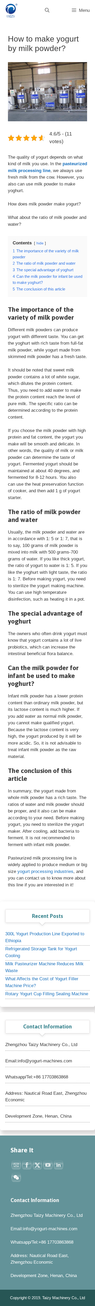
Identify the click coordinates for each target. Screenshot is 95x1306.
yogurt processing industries (45, 871)
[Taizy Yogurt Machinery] (10, 10)
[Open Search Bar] (47, 10)
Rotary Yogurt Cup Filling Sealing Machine (46, 993)
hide (40, 243)
